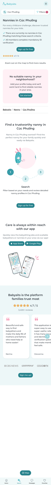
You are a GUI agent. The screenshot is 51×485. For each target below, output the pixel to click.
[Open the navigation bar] (46, 3)
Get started (25, 95)
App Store (18, 243)
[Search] (5, 12)
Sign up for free (25, 49)
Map (27, 473)
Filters (43, 12)
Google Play (35, 243)
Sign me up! (25, 375)
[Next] (47, 336)
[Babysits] (9, 3)
